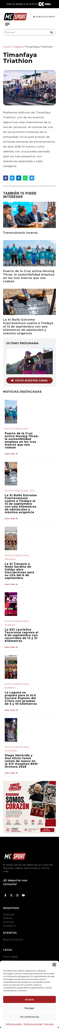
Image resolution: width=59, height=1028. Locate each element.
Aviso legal (49, 1024)
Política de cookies (13, 1024)
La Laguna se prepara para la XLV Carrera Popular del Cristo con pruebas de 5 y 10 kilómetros (21, 698)
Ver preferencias (29, 1016)
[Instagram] (17, 895)
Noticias (8, 914)
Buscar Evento (13, 939)
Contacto (9, 925)
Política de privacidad (33, 1024)
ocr (32, 490)
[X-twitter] (11, 895)
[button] (54, 964)
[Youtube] (23, 895)
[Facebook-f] (5, 895)
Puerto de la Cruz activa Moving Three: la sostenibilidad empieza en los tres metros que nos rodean (29, 276)
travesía (10, 559)
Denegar (29, 1008)
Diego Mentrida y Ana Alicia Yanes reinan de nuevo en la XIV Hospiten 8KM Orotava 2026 (21, 761)
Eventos (8, 921)
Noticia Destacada (16, 429)
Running (10, 625)
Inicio (7, 46)
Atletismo (11, 751)
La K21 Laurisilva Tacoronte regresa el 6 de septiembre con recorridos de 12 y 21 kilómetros (21, 635)
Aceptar (29, 999)
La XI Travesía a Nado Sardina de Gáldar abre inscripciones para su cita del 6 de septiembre (19, 571)
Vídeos (18, 46)
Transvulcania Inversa (20, 232)
